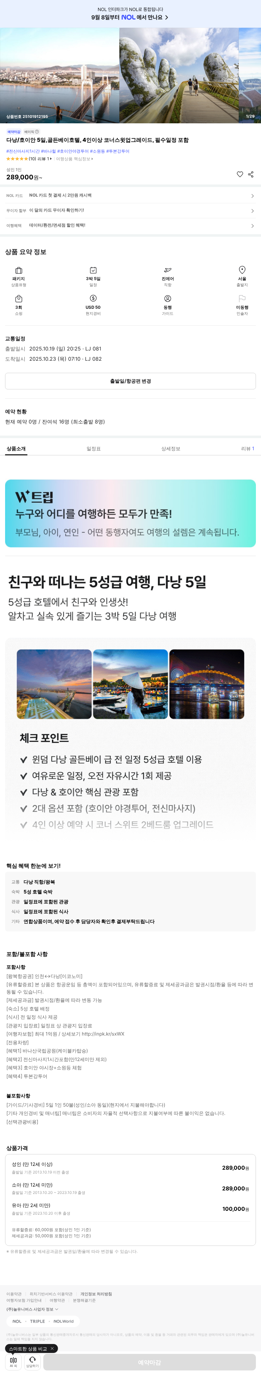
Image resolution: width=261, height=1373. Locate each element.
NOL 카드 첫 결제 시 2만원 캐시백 (60, 195)
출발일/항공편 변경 (130, 381)
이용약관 (14, 1293)
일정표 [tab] (94, 448)
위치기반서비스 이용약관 (51, 1293)
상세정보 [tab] (170, 448)
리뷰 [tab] (247, 448)
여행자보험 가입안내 (24, 1300)
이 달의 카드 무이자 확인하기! (56, 210)
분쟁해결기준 (84, 1300)
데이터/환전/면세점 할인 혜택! (57, 225)
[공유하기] (251, 174)
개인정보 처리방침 (96, 1293)
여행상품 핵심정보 (73, 158)
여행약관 (57, 1300)
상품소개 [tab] (16, 448)
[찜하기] (240, 174)
